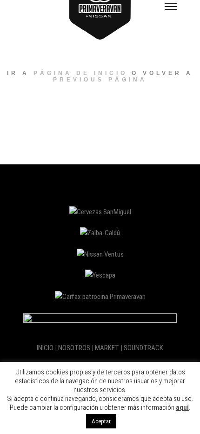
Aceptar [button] (101, 421)
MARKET (107, 348)
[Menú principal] (170, 6)
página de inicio (80, 73)
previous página (100, 79)
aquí (182, 407)
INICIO (45, 348)
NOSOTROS (74, 348)
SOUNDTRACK (143, 348)
